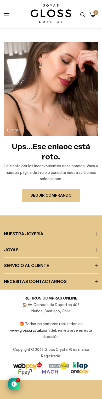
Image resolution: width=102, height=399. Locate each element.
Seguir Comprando (51, 195)
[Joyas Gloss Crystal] (51, 14)
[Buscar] (82, 14)
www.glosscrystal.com (30, 330)
